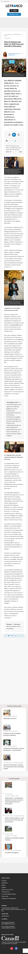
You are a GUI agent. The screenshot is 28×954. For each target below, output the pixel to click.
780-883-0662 (5, 916)
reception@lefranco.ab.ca (8, 928)
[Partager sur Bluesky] (8, 635)
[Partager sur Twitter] (12, 635)
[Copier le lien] (19, 635)
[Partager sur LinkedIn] (15, 635)
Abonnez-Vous (14, 14)
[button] (14, 10)
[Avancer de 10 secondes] (18, 135)
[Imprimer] (22, 635)
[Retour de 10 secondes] (9, 135)
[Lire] (14, 135)
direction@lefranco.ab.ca (8, 924)
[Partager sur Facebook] (5, 635)
